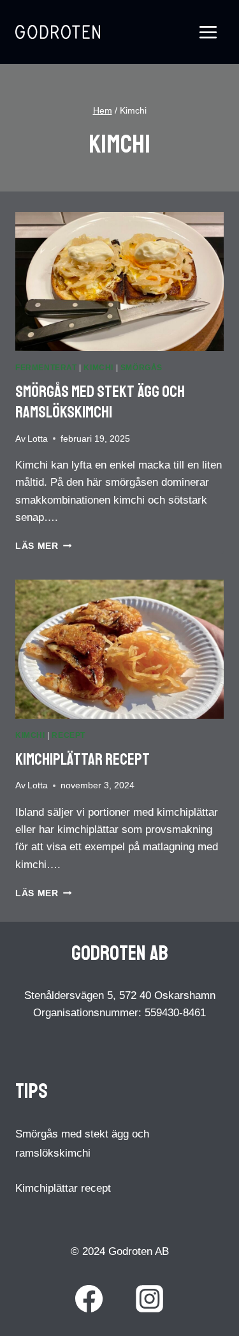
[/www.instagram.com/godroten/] (149, 1299)
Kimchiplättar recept (82, 759)
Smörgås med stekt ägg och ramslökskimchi (100, 402)
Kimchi (98, 367)
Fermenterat (46, 367)
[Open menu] (208, 32)
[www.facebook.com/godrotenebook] (89, 1299)
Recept (68, 735)
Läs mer (43, 546)
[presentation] (119, 281)
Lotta (37, 439)
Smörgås (141, 367)
